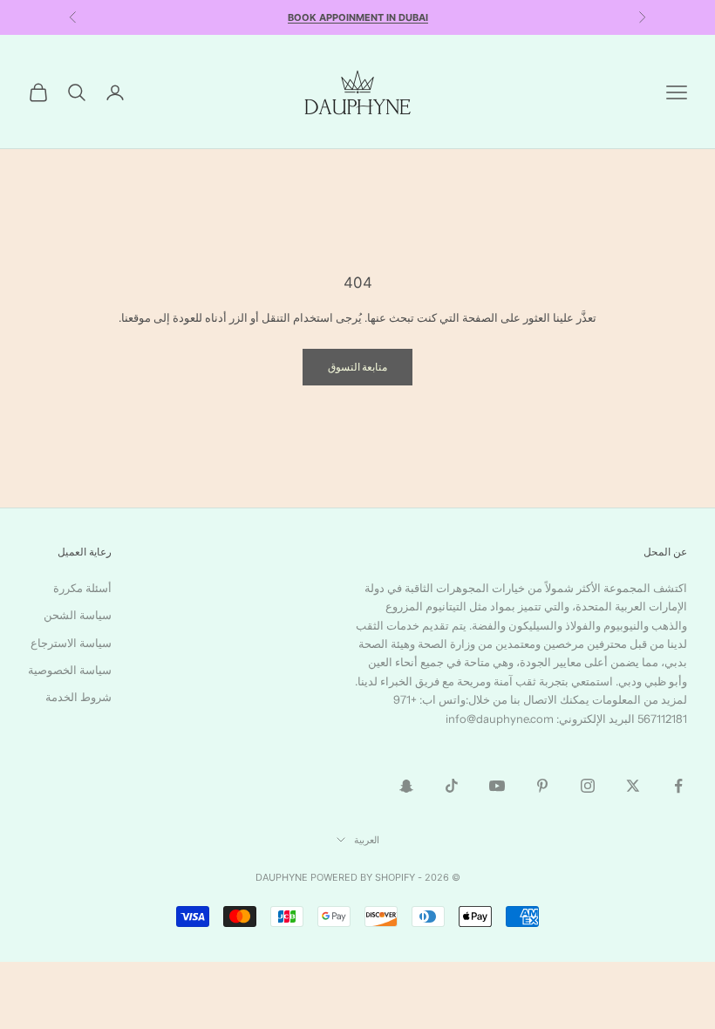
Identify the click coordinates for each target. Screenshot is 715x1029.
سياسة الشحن (78, 615)
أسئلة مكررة (82, 588)
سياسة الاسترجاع (71, 643)
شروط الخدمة (78, 697)
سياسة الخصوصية (70, 670)
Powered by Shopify (362, 877)
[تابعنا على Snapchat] (406, 785)
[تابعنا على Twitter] (633, 785)
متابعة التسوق (357, 366)
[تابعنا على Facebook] (678, 785)
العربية (366, 840)
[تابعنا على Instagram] (587, 785)
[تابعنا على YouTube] (497, 785)
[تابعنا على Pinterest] (542, 785)
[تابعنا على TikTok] (451, 785)
